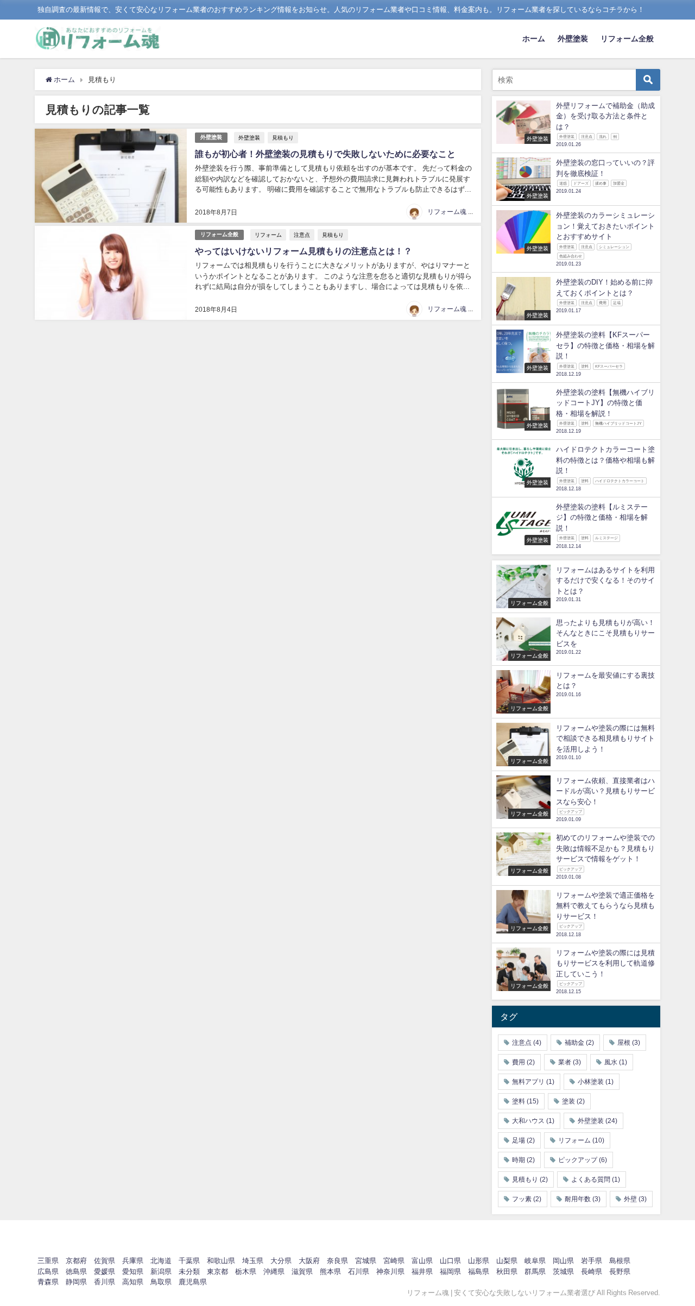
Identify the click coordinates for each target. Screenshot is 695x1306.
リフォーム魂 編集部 (457, 212)
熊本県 (330, 1271)
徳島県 (76, 1271)
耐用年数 (583, 1199)
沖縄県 (274, 1271)
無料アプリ (533, 1081)
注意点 (302, 234)
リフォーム (268, 234)
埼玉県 (252, 1260)
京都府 (76, 1260)
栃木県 (245, 1271)
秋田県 (506, 1271)
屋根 (628, 1042)
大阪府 (309, 1260)
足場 (523, 1140)
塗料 (525, 1101)
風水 (615, 1062)
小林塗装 (596, 1081)
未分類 (189, 1271)
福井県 (422, 1271)
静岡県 (76, 1281)
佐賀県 (104, 1260)
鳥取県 (161, 1281)
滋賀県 (302, 1271)
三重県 (48, 1260)
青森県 (48, 1281)
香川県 (104, 1281)
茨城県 (563, 1271)
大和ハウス (533, 1121)
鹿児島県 (193, 1281)
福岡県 (450, 1271)
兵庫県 (132, 1260)
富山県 (422, 1260)
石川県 (358, 1271)
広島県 (48, 1271)
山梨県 (506, 1260)
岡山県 (563, 1260)
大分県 (281, 1260)
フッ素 (526, 1199)
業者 (569, 1062)
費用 (523, 1062)
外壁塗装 (573, 38)
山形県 (478, 1260)
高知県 (132, 1281)
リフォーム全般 (627, 38)
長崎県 (591, 1271)
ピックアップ (582, 1160)
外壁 (635, 1199)
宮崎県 (394, 1260)
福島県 (478, 1271)
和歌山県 (221, 1260)
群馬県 (535, 1271)
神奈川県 (390, 1271)
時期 (523, 1160)
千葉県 (189, 1260)
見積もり (283, 137)
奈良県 (337, 1260)
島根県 (619, 1260)
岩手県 (591, 1260)
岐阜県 (535, 1260)
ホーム (533, 38)
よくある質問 (595, 1179)
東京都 (217, 1271)
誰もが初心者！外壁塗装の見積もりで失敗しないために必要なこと (325, 153)
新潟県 (161, 1271)
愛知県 (132, 1271)
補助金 (579, 1042)
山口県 (450, 1260)
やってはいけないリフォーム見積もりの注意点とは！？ (303, 251)
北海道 (161, 1260)
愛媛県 (104, 1271)
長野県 (619, 1271)
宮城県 (365, 1260)
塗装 (573, 1101)
